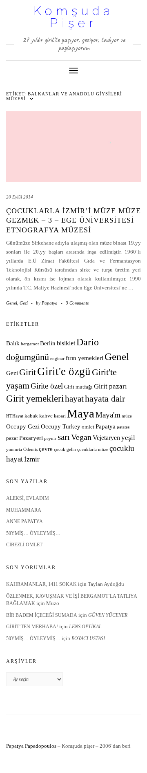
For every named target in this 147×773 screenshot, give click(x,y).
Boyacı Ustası (88, 638)
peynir (50, 438)
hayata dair (105, 399)
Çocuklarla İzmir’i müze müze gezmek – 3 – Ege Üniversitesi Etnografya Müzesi (73, 220)
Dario (87, 342)
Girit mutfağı (78, 387)
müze (127, 416)
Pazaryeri (31, 438)
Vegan (81, 437)
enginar (57, 358)
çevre (46, 449)
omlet (88, 427)
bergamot (30, 344)
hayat (74, 398)
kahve (46, 416)
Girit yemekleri (35, 398)
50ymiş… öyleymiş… (33, 533)
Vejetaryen (106, 437)
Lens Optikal (85, 626)
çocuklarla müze (92, 449)
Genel (11, 302)
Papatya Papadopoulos (31, 746)
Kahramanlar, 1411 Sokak (41, 584)
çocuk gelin (65, 449)
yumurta (14, 449)
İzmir (32, 459)
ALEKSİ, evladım (27, 498)
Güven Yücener (107, 615)
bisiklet (66, 343)
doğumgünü (27, 357)
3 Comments (77, 302)
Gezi (24, 302)
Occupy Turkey (60, 426)
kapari (60, 416)
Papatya (106, 426)
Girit (27, 372)
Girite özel (47, 386)
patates (123, 427)
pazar (12, 438)
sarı (64, 437)
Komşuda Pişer (73, 17)
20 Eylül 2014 (19, 196)
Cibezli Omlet (24, 545)
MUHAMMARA (23, 510)
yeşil (128, 438)
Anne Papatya (24, 521)
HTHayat (14, 416)
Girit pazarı (110, 386)
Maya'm (108, 415)
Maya (80, 413)
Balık (13, 343)
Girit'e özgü (64, 371)
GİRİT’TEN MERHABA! (32, 626)
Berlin (48, 343)
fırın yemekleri (84, 358)
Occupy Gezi (23, 426)
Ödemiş (30, 449)
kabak (31, 416)
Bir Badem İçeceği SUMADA (41, 615)
